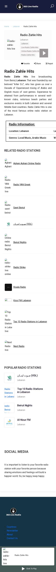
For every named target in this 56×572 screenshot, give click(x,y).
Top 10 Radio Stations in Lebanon (30, 321)
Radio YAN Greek (21, 184)
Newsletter (12, 530)
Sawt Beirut (19, 207)
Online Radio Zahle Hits (30, 51)
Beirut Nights (19, 242)
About (10, 534)
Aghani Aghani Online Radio (27, 163)
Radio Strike (19, 267)
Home (6, 26)
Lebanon (16, 26)
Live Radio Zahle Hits (29, 47)
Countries (11, 527)
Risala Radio (19, 287)
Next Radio (18, 346)
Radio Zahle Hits (28, 55)
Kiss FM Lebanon (22, 300)
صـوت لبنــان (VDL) (22, 224)
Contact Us (12, 538)
